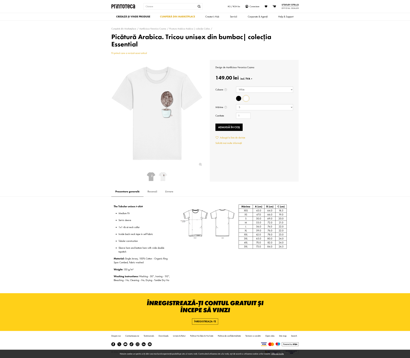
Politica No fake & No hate (201, 335)
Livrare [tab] (169, 191)
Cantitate (219, 115)
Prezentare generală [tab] (127, 191)
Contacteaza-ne (132, 335)
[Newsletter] (150, 344)
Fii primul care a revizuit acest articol (129, 53)
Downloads (163, 335)
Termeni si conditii (253, 335)
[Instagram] (138, 344)
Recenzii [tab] (152, 191)
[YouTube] (125, 344)
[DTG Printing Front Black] (151, 176)
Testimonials (149, 335)
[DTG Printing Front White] (157, 113)
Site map (283, 335)
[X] (119, 344)
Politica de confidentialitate (229, 335)
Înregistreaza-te (205, 321)
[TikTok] (131, 344)
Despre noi (116, 335)
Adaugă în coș (229, 127)
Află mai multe (277, 353)
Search (294, 335)
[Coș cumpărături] (274, 6)
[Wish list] (266, 6)
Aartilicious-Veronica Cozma (240, 67)
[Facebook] (113, 344)
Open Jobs (270, 335)
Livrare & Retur (179, 335)
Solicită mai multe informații (228, 143)
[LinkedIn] (144, 344)
